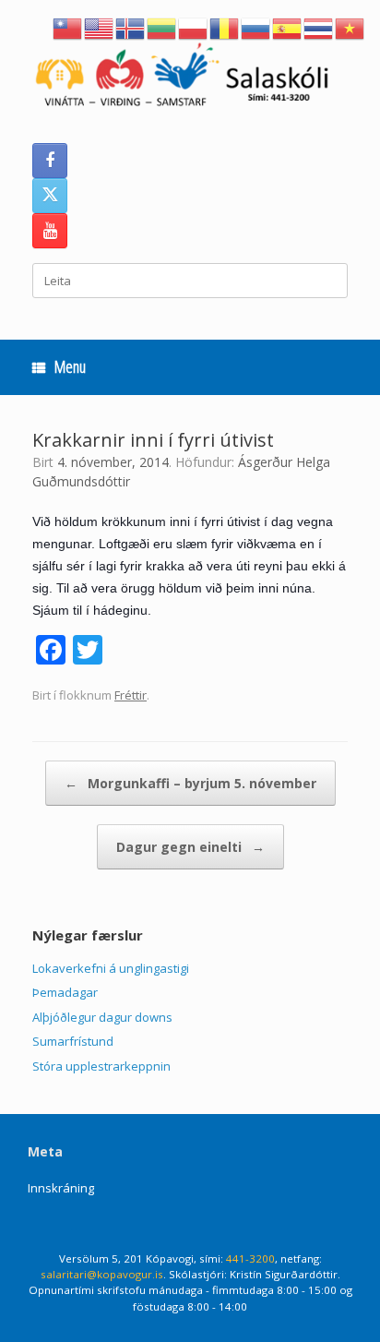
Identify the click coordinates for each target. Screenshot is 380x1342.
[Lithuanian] (162, 26)
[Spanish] (287, 26)
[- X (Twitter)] (49, 195)
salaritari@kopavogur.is (102, 1274)
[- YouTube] (49, 230)
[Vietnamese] (350, 26)
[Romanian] (225, 26)
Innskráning (61, 1188)
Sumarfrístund (72, 1041)
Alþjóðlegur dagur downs (102, 1017)
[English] (99, 26)
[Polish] (193, 26)
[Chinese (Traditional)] (68, 26)
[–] (190, 78)
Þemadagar (65, 992)
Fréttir (130, 695)
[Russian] (256, 26)
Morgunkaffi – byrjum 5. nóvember (190, 783)
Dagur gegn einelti (190, 847)
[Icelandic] (131, 26)
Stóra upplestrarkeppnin (101, 1066)
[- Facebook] (49, 160)
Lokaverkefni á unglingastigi (110, 968)
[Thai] (319, 26)
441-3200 (250, 1258)
